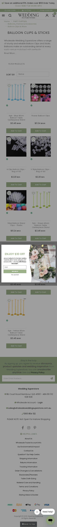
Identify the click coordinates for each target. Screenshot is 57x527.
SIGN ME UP (15, 271)
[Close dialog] (54, 246)
